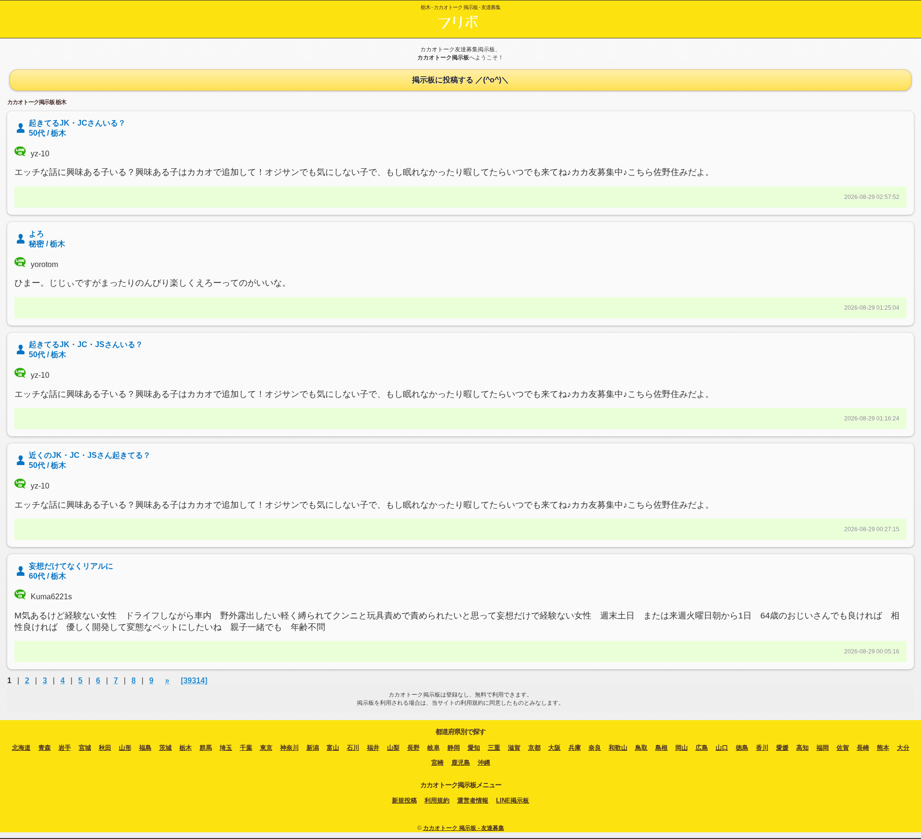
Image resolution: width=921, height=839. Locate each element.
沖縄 (484, 762)
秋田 (105, 747)
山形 (125, 747)
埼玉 (226, 747)
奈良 (595, 747)
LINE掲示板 (512, 800)
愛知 (474, 747)
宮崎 (437, 762)
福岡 (822, 747)
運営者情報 (472, 800)
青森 (44, 747)
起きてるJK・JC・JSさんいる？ (86, 344)
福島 (145, 747)
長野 (413, 747)
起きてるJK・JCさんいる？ (77, 123)
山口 (722, 747)
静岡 (454, 747)
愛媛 (782, 747)
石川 (353, 747)
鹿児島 (460, 762)
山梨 (393, 747)
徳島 (742, 747)
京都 (534, 747)
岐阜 (433, 747)
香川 (762, 747)
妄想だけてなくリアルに (71, 566)
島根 (661, 747)
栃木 (185, 747)
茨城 (165, 747)
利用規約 (437, 800)
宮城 (85, 747)
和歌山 (618, 747)
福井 (373, 747)
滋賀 (514, 747)
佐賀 (843, 747)
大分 (903, 747)
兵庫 (574, 747)
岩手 (65, 747)
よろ (36, 234)
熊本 (883, 747)
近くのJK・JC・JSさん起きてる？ (90, 455)
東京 (266, 747)
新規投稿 (404, 800)
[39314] (194, 680)
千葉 (246, 747)
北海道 (21, 747)
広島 (702, 747)
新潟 (313, 747)
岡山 (681, 747)
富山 (333, 747)
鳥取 (641, 747)
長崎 (863, 747)
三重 (494, 747)
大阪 (554, 747)
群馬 (206, 747)
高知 (802, 747)
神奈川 (289, 747)
